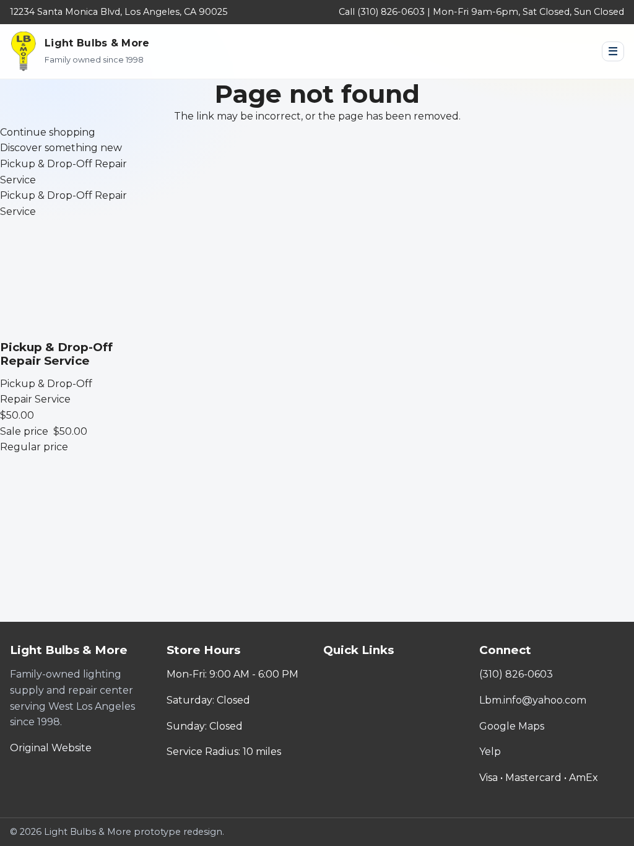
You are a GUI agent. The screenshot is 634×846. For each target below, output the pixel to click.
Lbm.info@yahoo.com (532, 700)
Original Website (51, 748)
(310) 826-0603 (516, 674)
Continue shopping (47, 132)
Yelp (490, 751)
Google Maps (511, 726)
